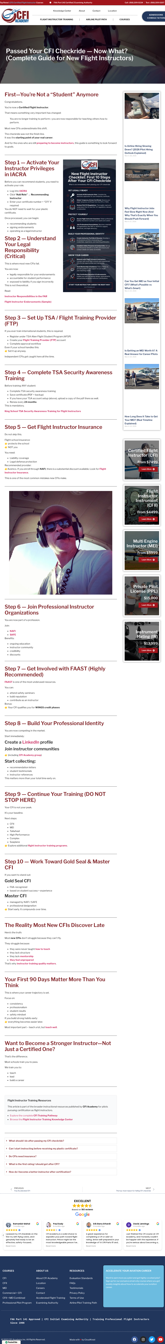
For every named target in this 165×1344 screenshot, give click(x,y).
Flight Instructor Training (56, 19)
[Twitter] (152, 1339)
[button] (3, 1235)
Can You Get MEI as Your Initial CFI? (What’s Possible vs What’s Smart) (142, 285)
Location (112, 11)
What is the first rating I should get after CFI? (34, 1164)
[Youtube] (160, 1339)
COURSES (8, 1270)
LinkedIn (30, 742)
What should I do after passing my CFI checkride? (36, 1140)
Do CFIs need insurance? (22, 1156)
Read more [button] (11, 1246)
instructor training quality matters (36, 963)
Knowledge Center (62, 11)
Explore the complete (33, 1115)
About (82, 11)
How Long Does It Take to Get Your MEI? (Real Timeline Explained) (141, 420)
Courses (124, 19)
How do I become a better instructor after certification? (40, 1171)
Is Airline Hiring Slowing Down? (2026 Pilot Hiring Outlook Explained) (139, 149)
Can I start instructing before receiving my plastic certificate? (43, 1148)
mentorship (26, 956)
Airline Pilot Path (96, 19)
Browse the (41, 1119)
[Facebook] (134, 1339)
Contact (96, 11)
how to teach (42, 949)
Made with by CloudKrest (82, 1339)
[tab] (61, 1141)
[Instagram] (143, 1339)
